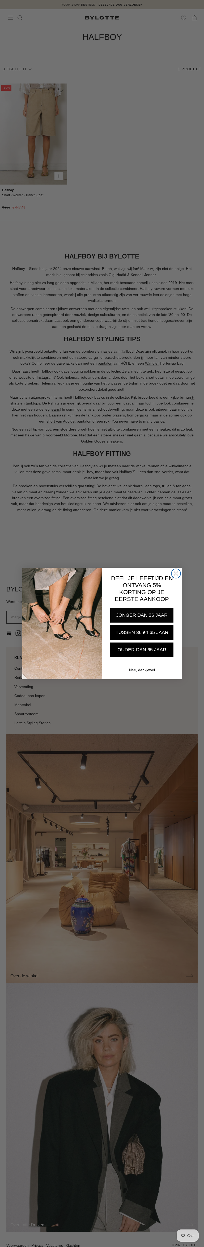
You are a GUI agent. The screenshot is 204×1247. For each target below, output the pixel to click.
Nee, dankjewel (142, 670)
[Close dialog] (176, 573)
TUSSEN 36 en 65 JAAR (142, 632)
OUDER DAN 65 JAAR (141, 649)
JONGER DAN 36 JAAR (142, 615)
